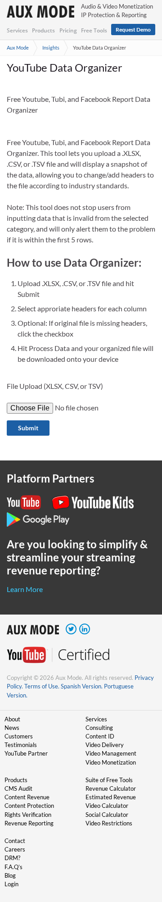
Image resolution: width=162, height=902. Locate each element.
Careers (14, 849)
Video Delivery (105, 744)
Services (17, 30)
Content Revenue (27, 797)
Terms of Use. (41, 686)
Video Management (111, 753)
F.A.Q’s (13, 866)
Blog (10, 875)
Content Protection (29, 805)
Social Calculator (107, 814)
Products (43, 30)
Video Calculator (107, 805)
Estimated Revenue (111, 797)
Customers (18, 736)
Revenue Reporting (29, 823)
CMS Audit (18, 788)
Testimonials (20, 744)
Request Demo (133, 29)
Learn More (25, 589)
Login (11, 884)
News (11, 727)
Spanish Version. (82, 686)
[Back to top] (141, 848)
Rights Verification (27, 814)
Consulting (99, 727)
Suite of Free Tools (109, 780)
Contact (14, 840)
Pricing (68, 30)
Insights (50, 47)
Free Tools (94, 30)
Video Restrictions (109, 823)
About (12, 719)
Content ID (100, 736)
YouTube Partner (26, 753)
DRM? (12, 857)
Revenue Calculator (111, 788)
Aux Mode (18, 47)
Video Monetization (111, 762)
